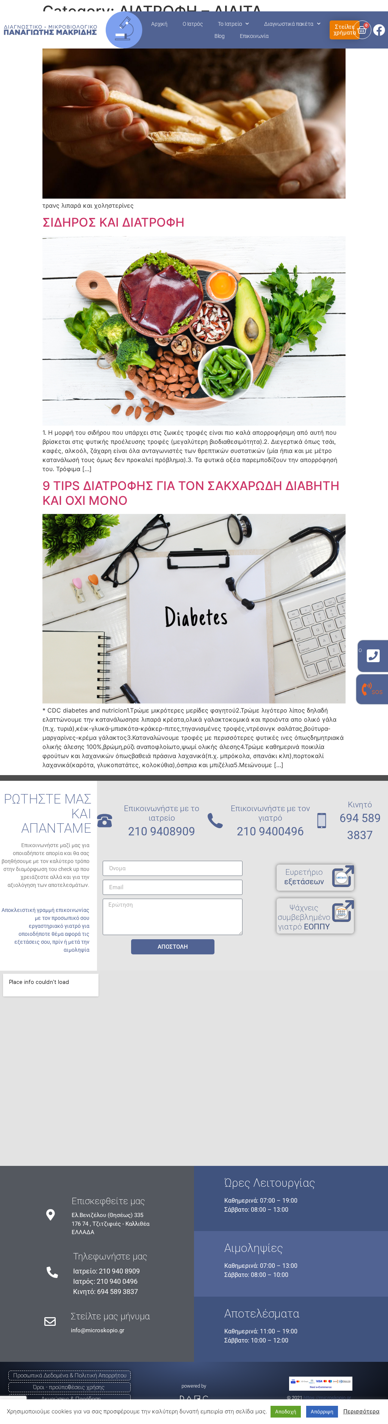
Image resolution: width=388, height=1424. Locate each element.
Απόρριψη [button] (322, 1411)
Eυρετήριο (304, 877)
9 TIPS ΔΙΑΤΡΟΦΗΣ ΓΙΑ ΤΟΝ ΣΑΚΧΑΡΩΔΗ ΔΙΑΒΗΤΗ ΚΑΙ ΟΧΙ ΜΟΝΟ (191, 493)
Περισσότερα (361, 1411)
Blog (219, 36)
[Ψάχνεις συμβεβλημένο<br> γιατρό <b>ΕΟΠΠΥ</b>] (342, 911)
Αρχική (159, 24)
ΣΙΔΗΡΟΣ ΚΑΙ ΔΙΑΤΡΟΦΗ (113, 222)
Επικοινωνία (254, 36)
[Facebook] (379, 30)
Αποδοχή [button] (285, 1411)
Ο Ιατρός (193, 24)
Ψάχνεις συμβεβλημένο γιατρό (304, 917)
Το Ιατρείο (230, 24)
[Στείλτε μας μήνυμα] (50, 1321)
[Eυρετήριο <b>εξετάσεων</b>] (342, 876)
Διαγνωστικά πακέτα (288, 24)
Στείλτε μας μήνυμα (110, 1316)
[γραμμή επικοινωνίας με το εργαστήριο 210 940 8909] (373, 656)
